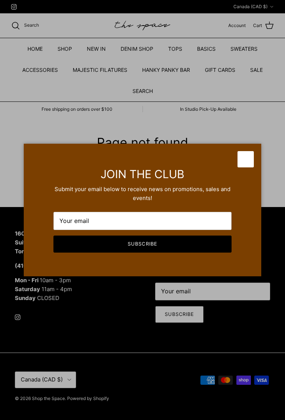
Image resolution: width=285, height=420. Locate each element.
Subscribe (142, 244)
